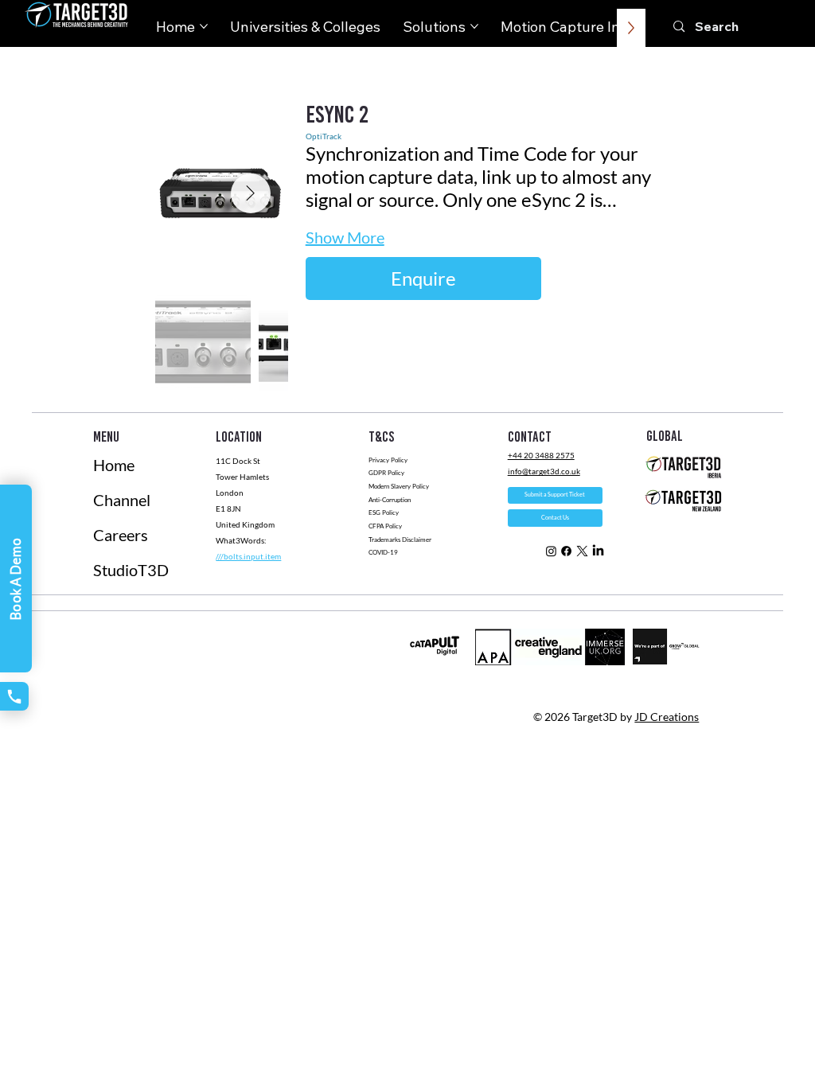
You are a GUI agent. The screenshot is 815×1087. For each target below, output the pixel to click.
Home (114, 464)
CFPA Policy (385, 526)
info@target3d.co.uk (544, 471)
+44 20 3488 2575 (541, 455)
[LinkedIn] (598, 551)
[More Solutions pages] (474, 26)
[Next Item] (251, 193)
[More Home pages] (204, 26)
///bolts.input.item (248, 556)
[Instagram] (551, 551)
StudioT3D (131, 569)
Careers (120, 534)
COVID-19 (384, 552)
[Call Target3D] (14, 696)
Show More (345, 237)
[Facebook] (566, 551)
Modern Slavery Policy (399, 486)
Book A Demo (15, 579)
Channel (121, 499)
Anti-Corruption (390, 500)
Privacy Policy (388, 460)
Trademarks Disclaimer (400, 540)
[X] (582, 551)
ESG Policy (384, 512)
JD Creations (666, 716)
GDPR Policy (386, 473)
